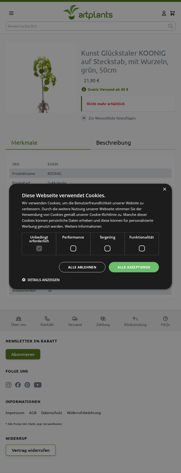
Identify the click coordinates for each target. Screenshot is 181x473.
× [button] (164, 189)
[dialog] (90, 236)
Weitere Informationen (83, 226)
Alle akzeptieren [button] (134, 267)
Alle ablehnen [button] (82, 267)
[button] (41, 279)
